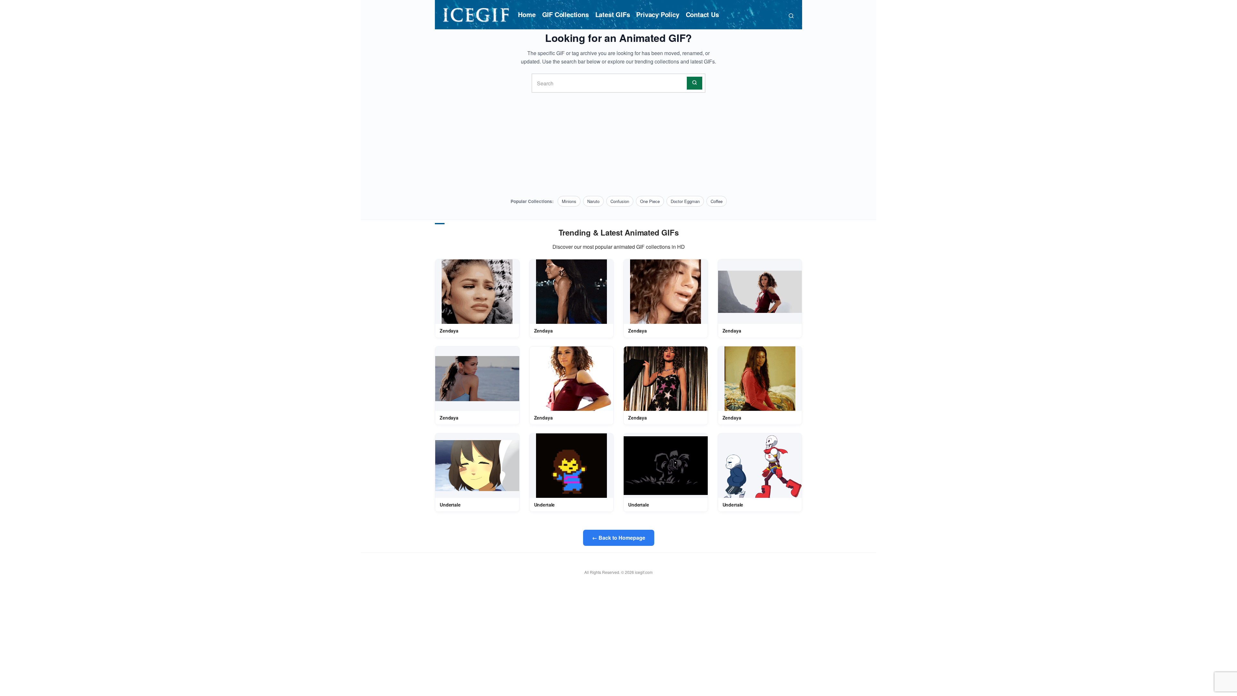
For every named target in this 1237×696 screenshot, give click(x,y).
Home (526, 14)
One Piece (650, 201)
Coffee (717, 201)
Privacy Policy (657, 14)
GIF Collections (565, 14)
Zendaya (449, 330)
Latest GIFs (612, 14)
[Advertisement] (618, 144)
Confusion (619, 201)
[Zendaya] (477, 291)
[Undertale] (477, 465)
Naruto (593, 201)
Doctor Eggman (685, 201)
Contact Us (702, 14)
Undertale (450, 504)
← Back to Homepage (618, 537)
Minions (569, 201)
